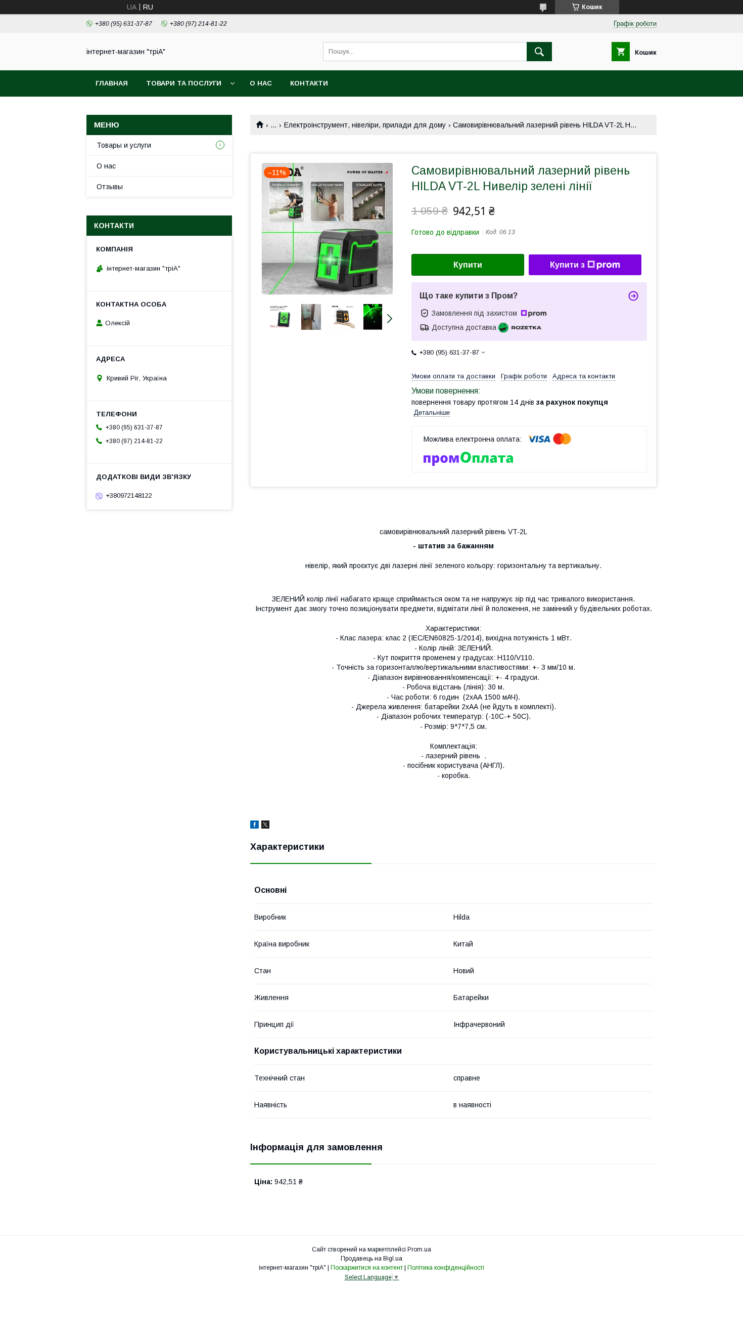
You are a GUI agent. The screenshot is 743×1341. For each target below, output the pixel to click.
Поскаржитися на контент (367, 1267)
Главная (112, 83)
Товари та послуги (183, 83)
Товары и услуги (124, 145)
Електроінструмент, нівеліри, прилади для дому (365, 125)
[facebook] (254, 826)
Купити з (567, 265)
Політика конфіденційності (445, 1267)
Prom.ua (419, 1249)
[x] (265, 826)
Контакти (309, 83)
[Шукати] (539, 51)
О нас (261, 83)
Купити (467, 265)
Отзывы (110, 187)
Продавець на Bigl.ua (371, 1258)
